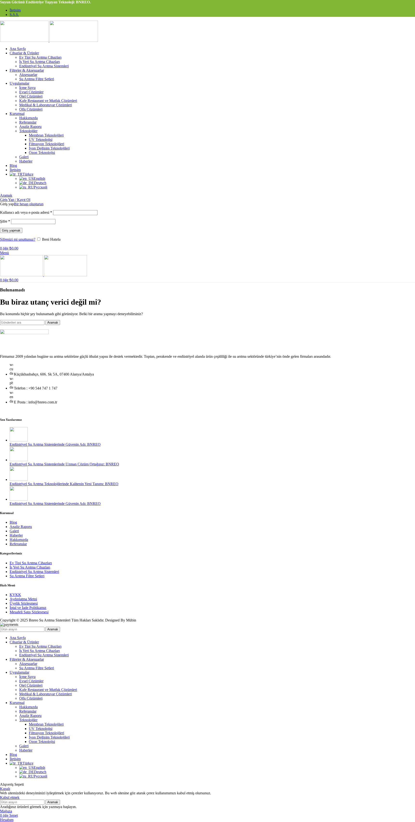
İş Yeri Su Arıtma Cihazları (39, 62)
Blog (13, 522)
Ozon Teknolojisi (42, 153)
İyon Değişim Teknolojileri (49, 148)
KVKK (15, 595)
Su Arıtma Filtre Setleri (36, 79)
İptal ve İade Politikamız (28, 608)
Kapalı (5, 789)
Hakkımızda (28, 118)
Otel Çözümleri (31, 96)
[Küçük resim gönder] (19, 440)
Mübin (131, 620)
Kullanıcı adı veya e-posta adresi (26, 212)
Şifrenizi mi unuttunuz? (17, 239)
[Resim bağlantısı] (24, 333)
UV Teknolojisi (40, 140)
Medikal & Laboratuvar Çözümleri (45, 105)
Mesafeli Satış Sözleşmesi (29, 612)
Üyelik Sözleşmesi (24, 603)
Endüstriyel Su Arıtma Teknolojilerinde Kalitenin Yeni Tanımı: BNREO (64, 484)
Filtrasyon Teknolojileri (46, 144)
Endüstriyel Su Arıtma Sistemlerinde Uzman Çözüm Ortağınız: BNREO (64, 464)
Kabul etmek (9, 797)
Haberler (25, 161)
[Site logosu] (24, 40)
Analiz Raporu (30, 127)
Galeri (24, 157)
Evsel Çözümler (31, 92)
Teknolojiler (28, 131)
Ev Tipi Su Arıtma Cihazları (40, 57)
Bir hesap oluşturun (28, 204)
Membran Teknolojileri (46, 135)
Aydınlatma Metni (23, 599)
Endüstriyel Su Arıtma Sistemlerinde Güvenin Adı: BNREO (55, 444)
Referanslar (28, 122)
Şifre (5, 221)
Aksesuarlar (28, 75)
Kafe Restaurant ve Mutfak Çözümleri (48, 101)
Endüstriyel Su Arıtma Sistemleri (44, 66)
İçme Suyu (27, 88)
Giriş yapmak (11, 230)
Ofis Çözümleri (31, 109)
